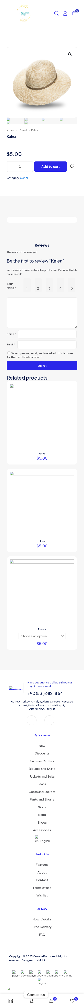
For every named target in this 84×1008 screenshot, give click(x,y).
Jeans (42, 784)
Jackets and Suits (42, 776)
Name (11, 334)
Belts (42, 814)
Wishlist (42, 895)
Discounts (42, 753)
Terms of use (42, 888)
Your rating (11, 285)
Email (11, 344)
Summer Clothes (42, 761)
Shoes (42, 822)
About (42, 872)
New (42, 746)
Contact (42, 880)
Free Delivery (42, 927)
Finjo (42, 453)
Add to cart (50, 166)
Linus (42, 541)
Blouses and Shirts (42, 768)
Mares (42, 629)
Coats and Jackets (42, 792)
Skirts (42, 807)
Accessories (42, 830)
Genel (23, 130)
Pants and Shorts (42, 799)
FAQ (42, 934)
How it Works (42, 919)
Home (10, 130)
